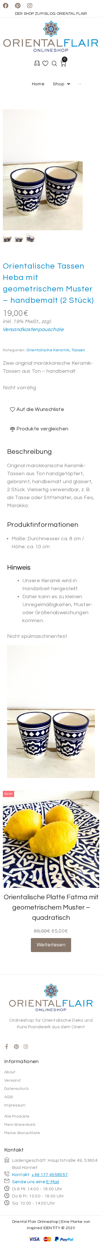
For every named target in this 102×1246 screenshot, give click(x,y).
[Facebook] (5, 6)
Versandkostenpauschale (33, 329)
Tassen (78, 350)
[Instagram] (30, 6)
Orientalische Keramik (47, 350)
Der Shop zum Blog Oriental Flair (51, 14)
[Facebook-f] (6, 1046)
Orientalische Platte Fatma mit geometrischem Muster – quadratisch (51, 907)
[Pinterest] (17, 6)
